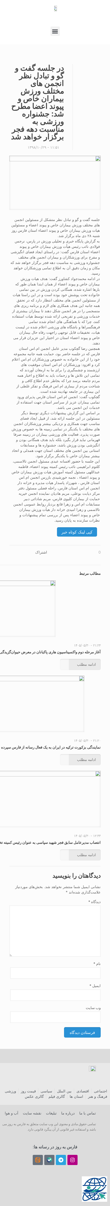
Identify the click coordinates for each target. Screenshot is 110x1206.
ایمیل (95, 985)
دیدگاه (94, 901)
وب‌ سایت (93, 1007)
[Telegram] (61, 1160)
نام (97, 963)
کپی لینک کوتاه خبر (77, 532)
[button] (55, 31)
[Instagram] (72, 1160)
